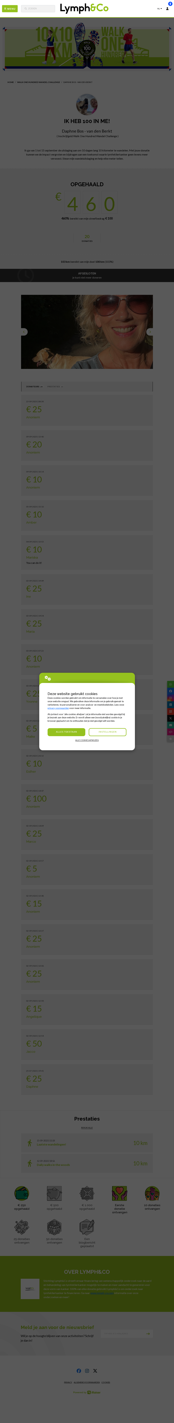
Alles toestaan (66, 732)
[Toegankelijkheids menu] (170, 4)
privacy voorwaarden (58, 708)
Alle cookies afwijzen (87, 740)
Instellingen (108, 732)
